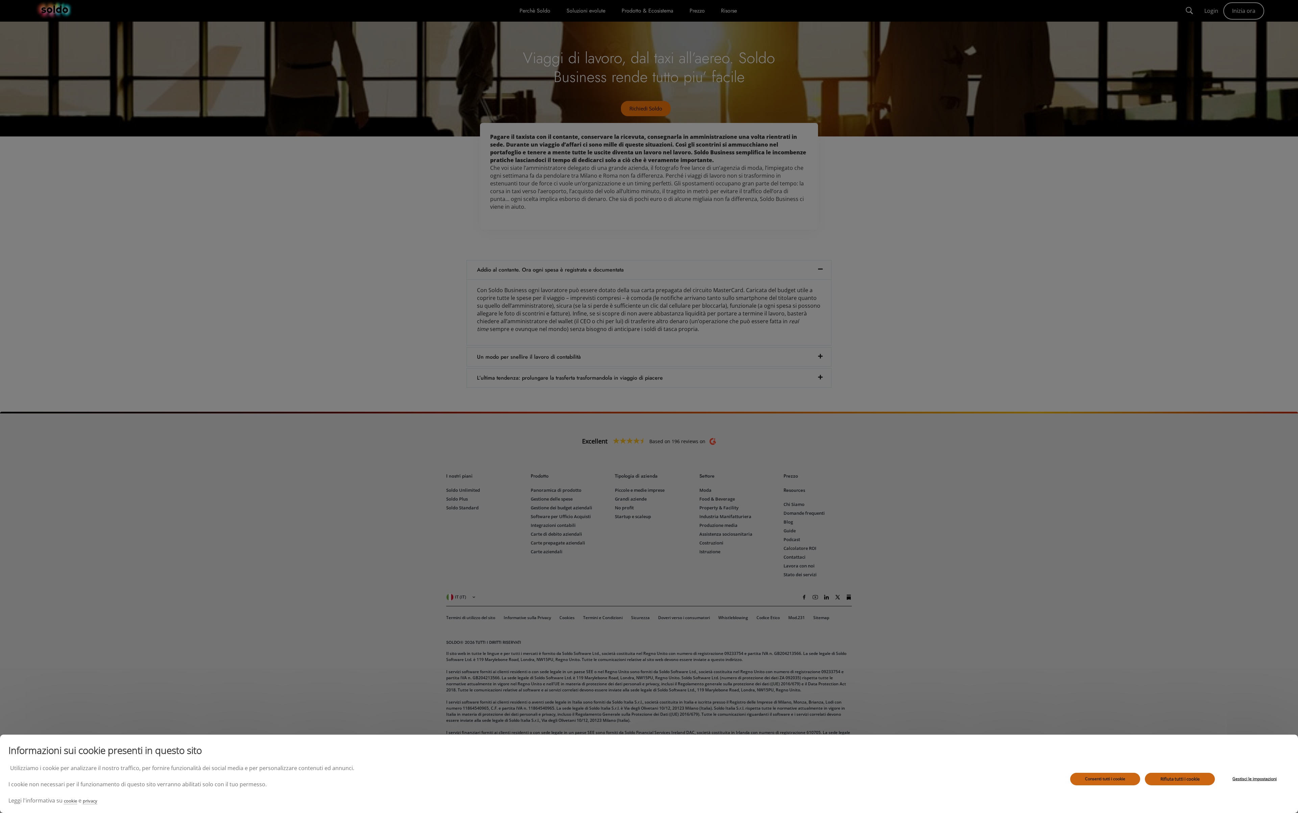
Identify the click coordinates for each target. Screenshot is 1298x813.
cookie (70, 801)
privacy (90, 801)
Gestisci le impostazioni (1254, 779)
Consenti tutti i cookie (1105, 779)
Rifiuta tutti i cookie (1180, 779)
